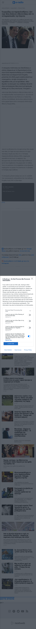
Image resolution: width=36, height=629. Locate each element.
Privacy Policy (28, 350)
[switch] (29, 315)
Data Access (18, 350)
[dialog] (18, 314)
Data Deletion (8, 350)
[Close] (32, 279)
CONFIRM (11, 343)
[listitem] (18, 310)
